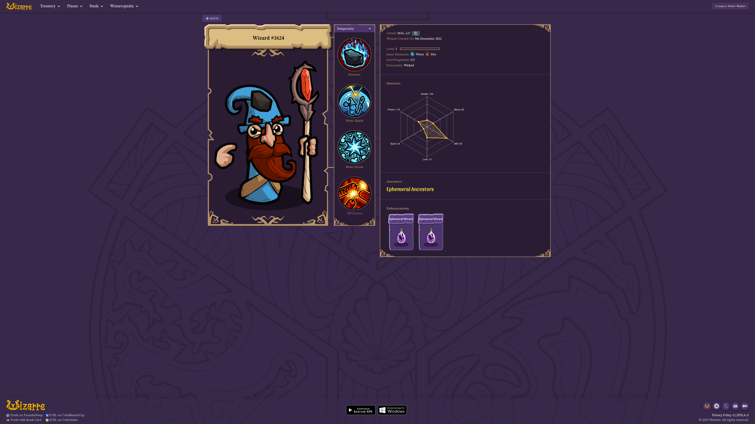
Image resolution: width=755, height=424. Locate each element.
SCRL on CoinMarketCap (66, 415)
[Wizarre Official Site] (707, 406)
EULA (741, 415)
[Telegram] (716, 406)
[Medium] (745, 406)
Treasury (48, 6)
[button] (354, 28)
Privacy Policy (722, 415)
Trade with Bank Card (25, 420)
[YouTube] (735, 406)
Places (73, 6)
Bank (94, 6)
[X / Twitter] (726, 406)
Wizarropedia (122, 6)
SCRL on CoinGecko (63, 420)
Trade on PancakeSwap (26, 415)
